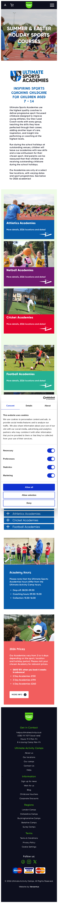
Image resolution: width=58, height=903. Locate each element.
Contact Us (29, 766)
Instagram (29, 862)
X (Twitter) (35, 862)
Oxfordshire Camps (29, 814)
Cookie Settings (29, 847)
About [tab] (48, 406)
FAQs (29, 770)
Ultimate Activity (29, 5)
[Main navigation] (52, 5)
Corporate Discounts (29, 798)
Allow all (29, 487)
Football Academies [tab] (26, 526)
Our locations (29, 757)
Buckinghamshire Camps (29, 818)
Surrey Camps (29, 827)
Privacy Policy (29, 842)
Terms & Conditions (29, 838)
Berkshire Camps (29, 822)
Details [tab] (29, 406)
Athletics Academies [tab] (26, 513)
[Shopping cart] (12, 5)
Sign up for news (29, 781)
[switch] (51, 459)
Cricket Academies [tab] (25, 520)
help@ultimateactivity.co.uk (28, 732)
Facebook (23, 862)
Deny (29, 503)
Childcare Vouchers (29, 794)
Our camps (29, 761)
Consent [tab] (10, 406)
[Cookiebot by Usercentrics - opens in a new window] (43, 398)
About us (29, 753)
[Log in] (5, 5)
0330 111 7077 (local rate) (29, 736)
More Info (17, 694)
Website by (29, 887)
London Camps (29, 810)
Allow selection (29, 495)
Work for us (29, 786)
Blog (29, 790)
